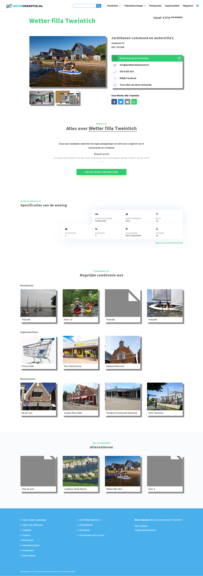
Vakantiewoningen (133, 6)
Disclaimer (84, 530)
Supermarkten (172, 6)
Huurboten (112, 6)
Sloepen (26, 535)
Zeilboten (26, 530)
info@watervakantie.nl (145, 530)
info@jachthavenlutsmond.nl (134, 65)
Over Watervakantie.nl (89, 520)
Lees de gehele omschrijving (101, 172)
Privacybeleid (86, 525)
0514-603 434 (127, 71)
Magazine (188, 6)
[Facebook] (198, 8)
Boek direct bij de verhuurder (134, 58)
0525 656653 (141, 526)
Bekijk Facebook (128, 78)
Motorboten (28, 540)
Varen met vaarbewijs (32, 525)
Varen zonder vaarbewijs (34, 520)
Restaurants (155, 6)
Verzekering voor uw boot (91, 535)
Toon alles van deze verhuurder (136, 85)
